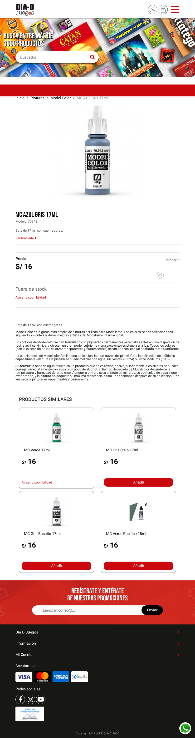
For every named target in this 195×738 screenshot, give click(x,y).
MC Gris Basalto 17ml (42, 533)
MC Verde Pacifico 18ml (126, 533)
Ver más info (25, 238)
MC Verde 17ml (37, 450)
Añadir (138, 482)
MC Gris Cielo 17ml (122, 450)
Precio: (21, 258)
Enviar (152, 610)
